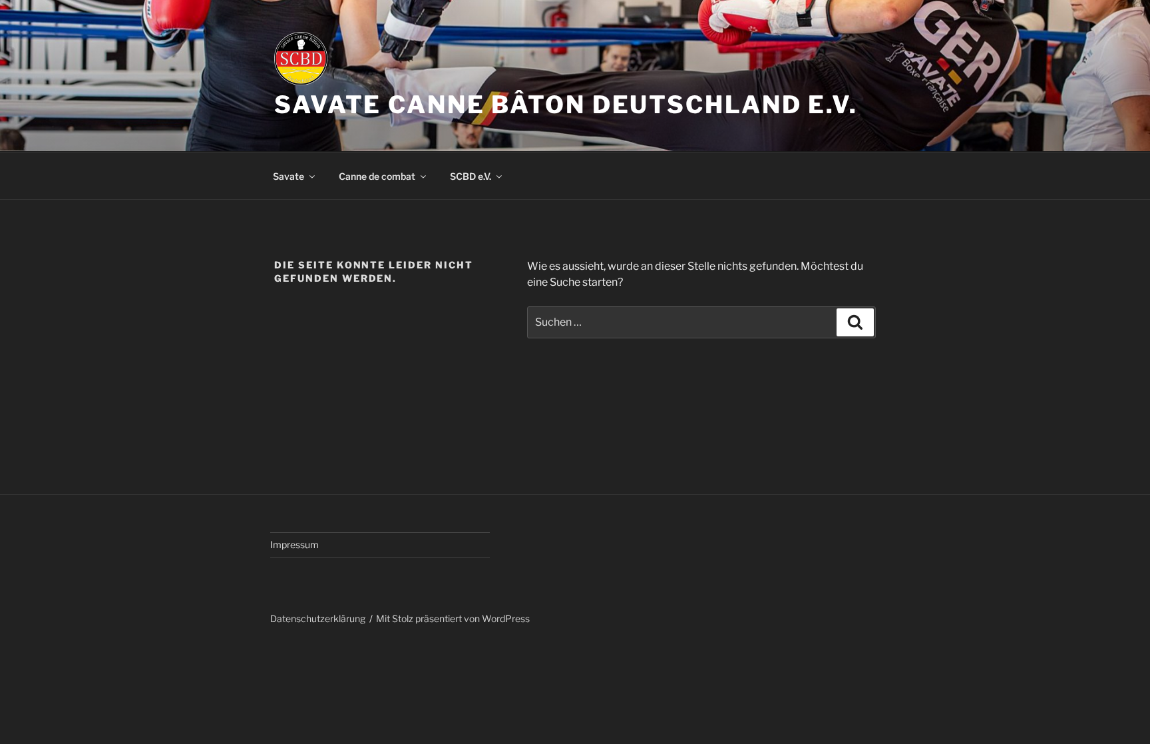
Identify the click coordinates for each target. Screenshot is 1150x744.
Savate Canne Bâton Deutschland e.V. (566, 104)
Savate (288, 176)
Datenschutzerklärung (317, 618)
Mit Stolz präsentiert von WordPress (453, 618)
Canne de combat (377, 176)
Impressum (294, 544)
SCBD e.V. (470, 176)
